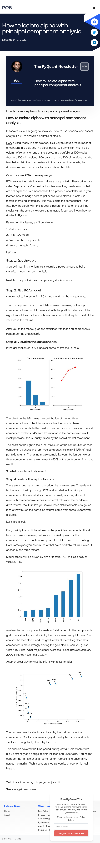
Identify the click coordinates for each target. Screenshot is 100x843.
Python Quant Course (48, 822)
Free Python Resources (48, 811)
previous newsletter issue (70, 191)
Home (7, 811)
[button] (94, 8)
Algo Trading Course (47, 818)
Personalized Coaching (48, 829)
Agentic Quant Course (48, 826)
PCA (9, 143)
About (7, 815)
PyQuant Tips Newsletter (49, 815)
